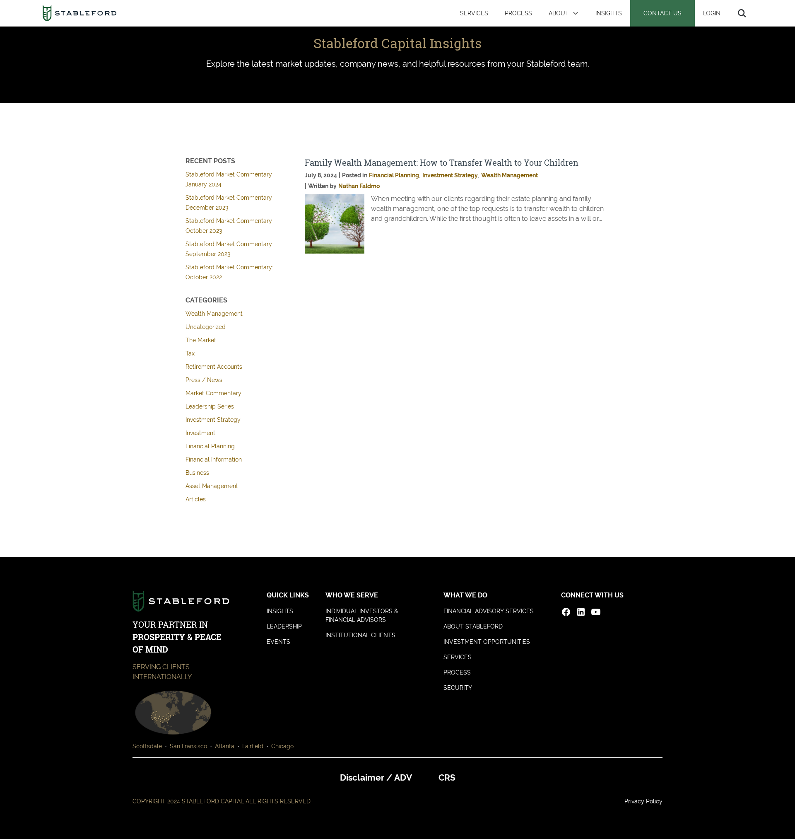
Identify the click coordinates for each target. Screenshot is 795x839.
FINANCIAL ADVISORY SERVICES (488, 611)
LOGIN (711, 13)
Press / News (204, 380)
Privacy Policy (643, 801)
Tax (190, 353)
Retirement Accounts (214, 366)
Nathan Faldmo (359, 186)
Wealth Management (214, 313)
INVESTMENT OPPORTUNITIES (486, 641)
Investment (200, 433)
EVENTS (278, 641)
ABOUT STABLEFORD (473, 626)
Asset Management (212, 486)
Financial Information (214, 459)
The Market (201, 340)
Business (197, 472)
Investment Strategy (213, 419)
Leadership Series (210, 406)
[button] (563, 13)
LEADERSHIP (284, 626)
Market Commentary (213, 393)
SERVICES (474, 13)
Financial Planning (210, 446)
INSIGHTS (608, 13)
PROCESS (518, 13)
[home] (79, 13)
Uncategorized (206, 327)
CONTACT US (662, 13)
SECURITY (457, 687)
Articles (196, 499)
